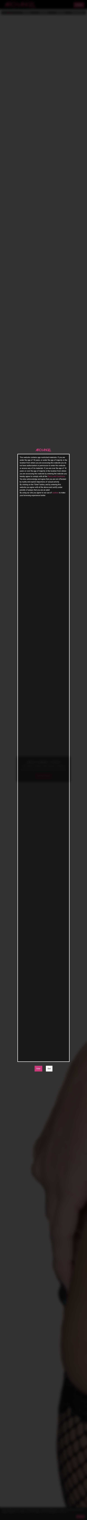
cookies (55, 493)
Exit (49, 1069)
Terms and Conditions (56, 476)
